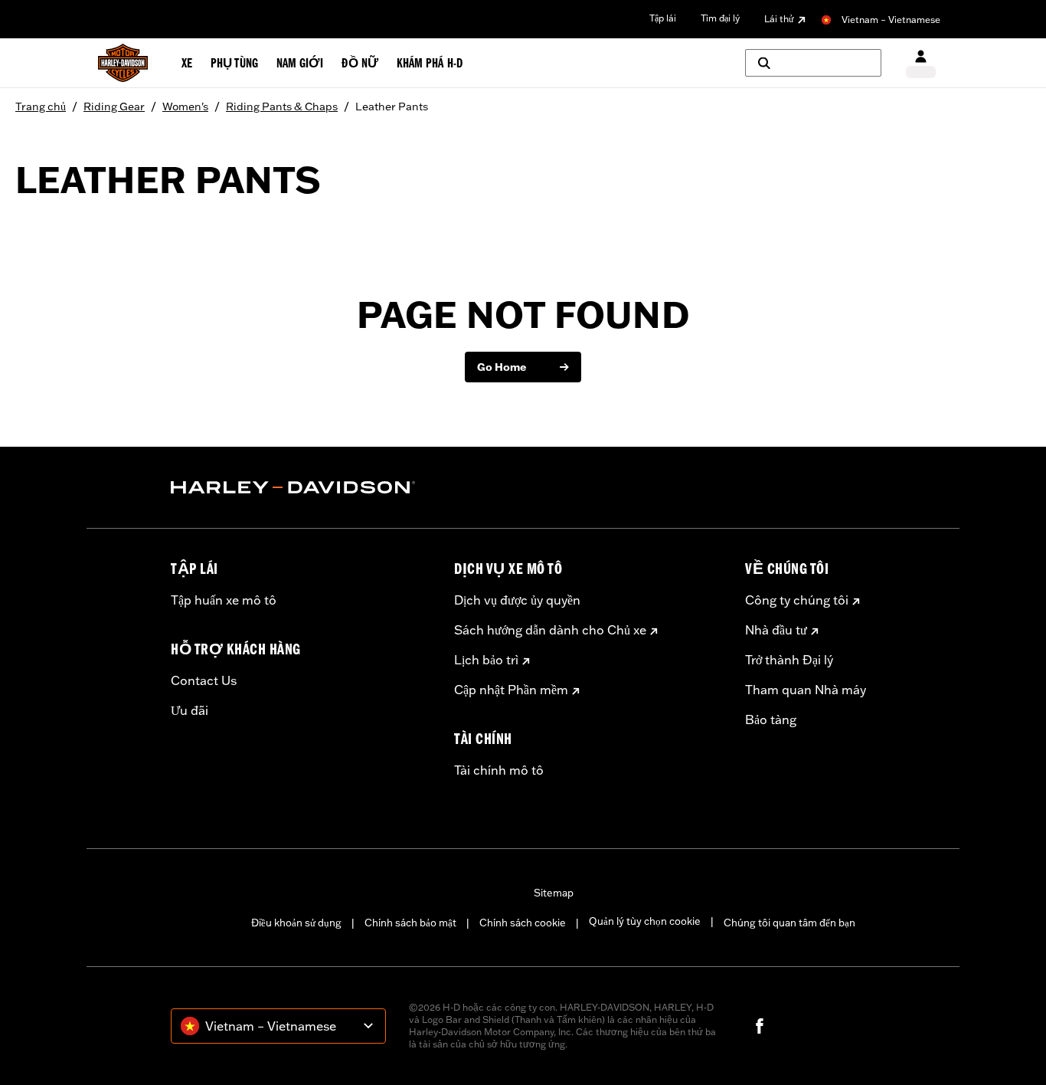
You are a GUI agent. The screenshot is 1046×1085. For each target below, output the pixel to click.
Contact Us (204, 680)
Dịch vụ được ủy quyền (517, 600)
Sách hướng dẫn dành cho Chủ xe (550, 630)
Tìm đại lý (720, 18)
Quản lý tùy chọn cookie (645, 921)
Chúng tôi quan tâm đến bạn (789, 922)
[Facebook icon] (759, 1026)
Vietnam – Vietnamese (891, 19)
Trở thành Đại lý (789, 659)
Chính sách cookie (522, 922)
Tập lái (662, 18)
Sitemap (554, 893)
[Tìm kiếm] (813, 63)
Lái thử (779, 19)
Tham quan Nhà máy (805, 689)
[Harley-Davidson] (301, 487)
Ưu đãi (189, 710)
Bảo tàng (770, 719)
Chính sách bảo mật (410, 922)
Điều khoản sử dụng (296, 922)
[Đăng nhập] (921, 63)
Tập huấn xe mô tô (223, 600)
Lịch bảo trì (486, 659)
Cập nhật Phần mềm (511, 689)
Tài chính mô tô (499, 770)
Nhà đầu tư (776, 630)
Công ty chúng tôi (796, 600)
